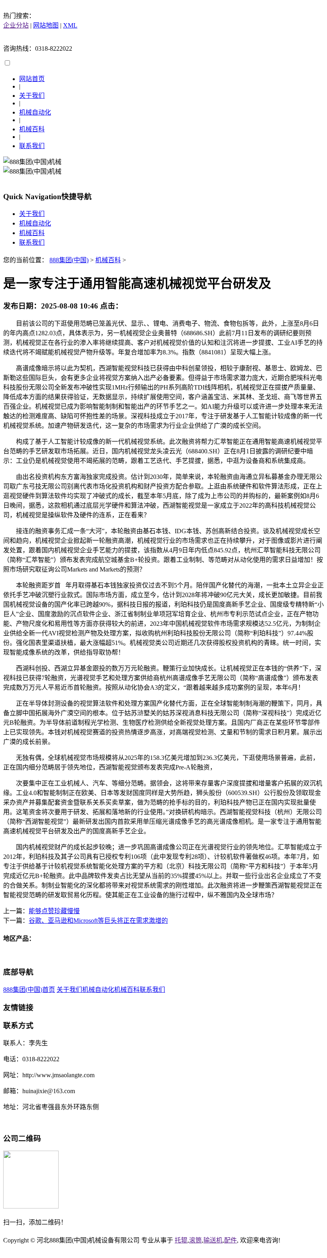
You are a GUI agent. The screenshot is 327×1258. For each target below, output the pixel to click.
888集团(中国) (69, 260)
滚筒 (195, 1240)
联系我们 (32, 145)
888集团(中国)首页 (29, 989)
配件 (230, 1240)
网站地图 (46, 25)
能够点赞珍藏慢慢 (54, 911)
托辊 (181, 1240)
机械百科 (32, 129)
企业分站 (16, 25)
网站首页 (32, 78)
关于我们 (32, 95)
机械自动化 (35, 112)
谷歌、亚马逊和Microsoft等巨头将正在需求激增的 (98, 920)
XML (70, 25)
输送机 (213, 1240)
